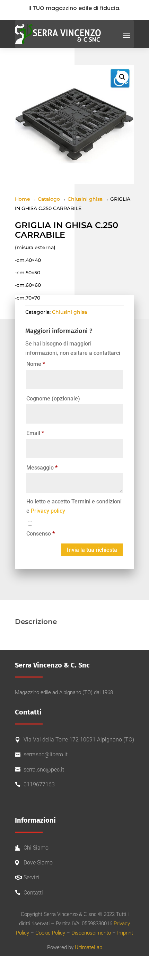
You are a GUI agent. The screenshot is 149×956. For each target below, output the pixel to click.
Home (22, 199)
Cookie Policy (50, 933)
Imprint (125, 933)
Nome (35, 364)
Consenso (40, 533)
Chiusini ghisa (85, 199)
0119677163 (39, 784)
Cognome (53, 398)
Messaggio (42, 467)
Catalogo (49, 199)
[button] (122, 77)
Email (35, 433)
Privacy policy (48, 511)
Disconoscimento (91, 933)
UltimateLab (88, 947)
